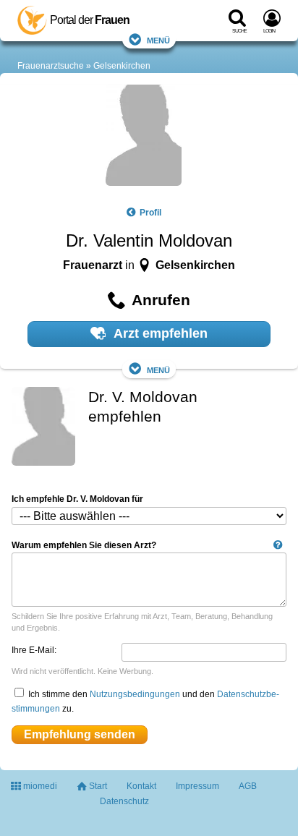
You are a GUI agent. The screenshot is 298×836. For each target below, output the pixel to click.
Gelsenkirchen (121, 66)
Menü (158, 39)
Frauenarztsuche (50, 66)
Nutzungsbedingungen (135, 694)
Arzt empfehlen (159, 333)
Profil (150, 213)
